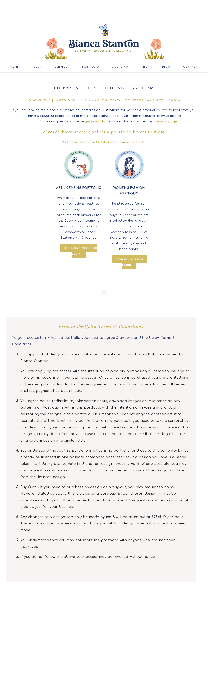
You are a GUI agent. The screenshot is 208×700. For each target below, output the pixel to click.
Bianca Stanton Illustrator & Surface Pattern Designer (104, 38)
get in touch (94, 121)
